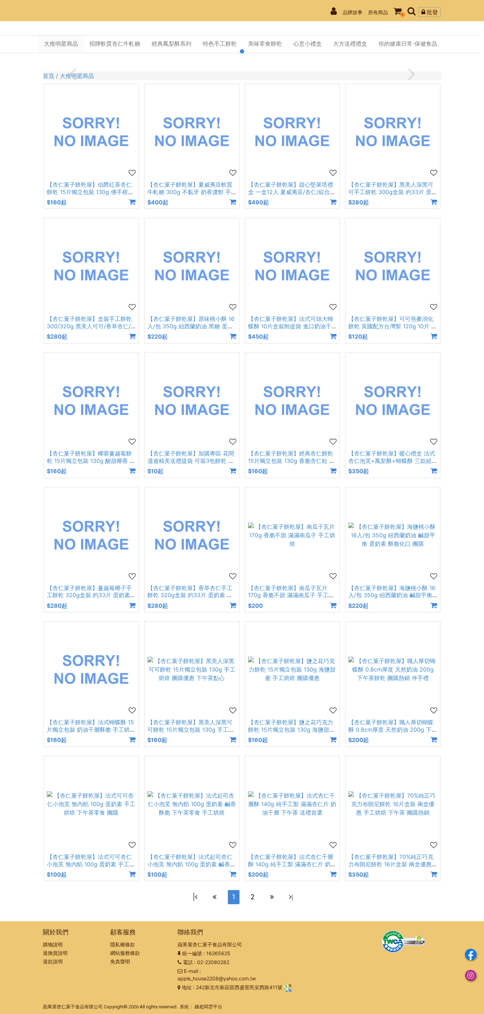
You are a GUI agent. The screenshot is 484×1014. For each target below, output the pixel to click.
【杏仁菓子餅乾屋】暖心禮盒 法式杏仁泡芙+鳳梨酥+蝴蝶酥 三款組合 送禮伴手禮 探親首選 (391, 461)
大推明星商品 (77, 75)
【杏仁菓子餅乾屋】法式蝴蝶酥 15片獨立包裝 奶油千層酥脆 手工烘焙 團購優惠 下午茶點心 (91, 730)
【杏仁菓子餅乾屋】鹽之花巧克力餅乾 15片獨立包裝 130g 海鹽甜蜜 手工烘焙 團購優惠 (291, 730)
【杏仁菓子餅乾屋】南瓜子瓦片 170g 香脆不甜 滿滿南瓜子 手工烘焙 (291, 595)
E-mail (191, 971)
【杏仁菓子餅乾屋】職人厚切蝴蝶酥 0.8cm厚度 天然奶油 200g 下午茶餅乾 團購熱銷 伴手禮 (390, 730)
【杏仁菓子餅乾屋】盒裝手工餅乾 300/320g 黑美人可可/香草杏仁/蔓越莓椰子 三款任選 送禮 (89, 326)
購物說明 (53, 944)
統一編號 (192, 953)
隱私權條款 (122, 944)
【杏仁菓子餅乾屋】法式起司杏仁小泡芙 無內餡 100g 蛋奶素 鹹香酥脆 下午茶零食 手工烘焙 (191, 864)
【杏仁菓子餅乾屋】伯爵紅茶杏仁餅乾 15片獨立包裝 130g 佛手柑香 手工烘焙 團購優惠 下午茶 (90, 192)
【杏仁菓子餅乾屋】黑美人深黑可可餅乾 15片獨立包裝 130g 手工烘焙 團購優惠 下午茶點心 (190, 730)
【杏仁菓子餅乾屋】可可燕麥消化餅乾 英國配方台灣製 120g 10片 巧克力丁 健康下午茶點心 (392, 326)
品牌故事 (352, 12)
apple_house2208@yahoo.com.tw (217, 978)
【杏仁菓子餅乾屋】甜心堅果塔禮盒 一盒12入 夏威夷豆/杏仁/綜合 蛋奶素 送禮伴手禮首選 (290, 192)
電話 (188, 962)
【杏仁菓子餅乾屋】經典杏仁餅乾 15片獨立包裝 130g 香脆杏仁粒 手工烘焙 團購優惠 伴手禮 (291, 461)
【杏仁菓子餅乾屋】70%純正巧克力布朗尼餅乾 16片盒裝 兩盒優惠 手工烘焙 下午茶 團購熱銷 (390, 864)
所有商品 (378, 12)
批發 (431, 12)
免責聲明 (120, 961)
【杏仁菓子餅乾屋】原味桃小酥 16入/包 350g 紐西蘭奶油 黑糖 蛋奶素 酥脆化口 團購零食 (191, 326)
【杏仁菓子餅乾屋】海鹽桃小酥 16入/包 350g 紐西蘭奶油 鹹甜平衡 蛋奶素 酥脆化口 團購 (391, 595)
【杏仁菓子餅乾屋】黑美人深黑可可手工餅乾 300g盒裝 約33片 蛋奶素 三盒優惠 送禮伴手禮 (390, 192)
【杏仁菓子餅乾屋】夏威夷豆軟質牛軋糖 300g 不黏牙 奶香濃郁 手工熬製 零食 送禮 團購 (189, 192)
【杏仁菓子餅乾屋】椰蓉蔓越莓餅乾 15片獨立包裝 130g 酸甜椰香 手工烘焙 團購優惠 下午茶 (91, 461)
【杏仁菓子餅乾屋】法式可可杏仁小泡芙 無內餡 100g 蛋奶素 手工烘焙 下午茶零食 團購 (91, 864)
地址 (187, 987)
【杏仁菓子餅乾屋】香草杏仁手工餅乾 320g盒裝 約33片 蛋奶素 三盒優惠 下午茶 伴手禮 (189, 595)
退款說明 (53, 961)
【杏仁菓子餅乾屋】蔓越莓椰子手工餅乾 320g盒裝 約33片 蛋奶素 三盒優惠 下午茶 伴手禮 (89, 595)
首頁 (48, 75)
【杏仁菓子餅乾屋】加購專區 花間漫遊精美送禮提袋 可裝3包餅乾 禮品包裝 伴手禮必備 (190, 461)
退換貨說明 (55, 953)
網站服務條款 (125, 953)
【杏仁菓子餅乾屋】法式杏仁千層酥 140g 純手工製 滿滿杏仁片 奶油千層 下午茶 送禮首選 (292, 864)
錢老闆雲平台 (208, 1006)
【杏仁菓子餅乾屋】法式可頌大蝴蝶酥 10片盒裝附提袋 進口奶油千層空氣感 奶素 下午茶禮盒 (290, 326)
